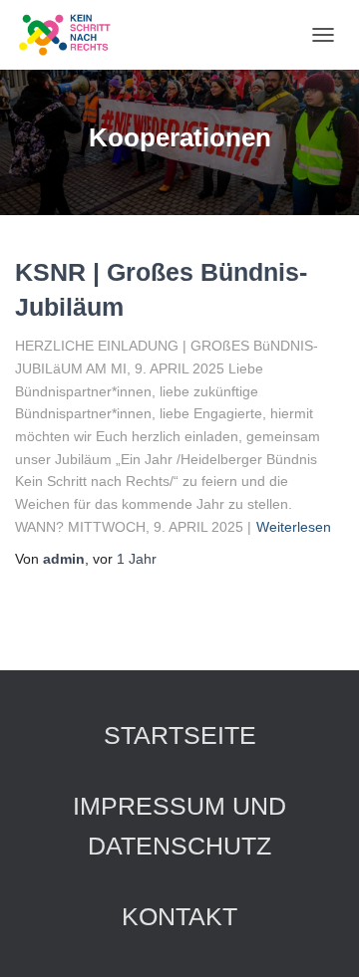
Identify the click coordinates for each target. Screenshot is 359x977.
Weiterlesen (293, 527)
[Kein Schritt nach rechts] (73, 35)
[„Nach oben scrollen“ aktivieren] (319, 937)
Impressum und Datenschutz (179, 825)
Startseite (180, 735)
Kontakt (179, 916)
